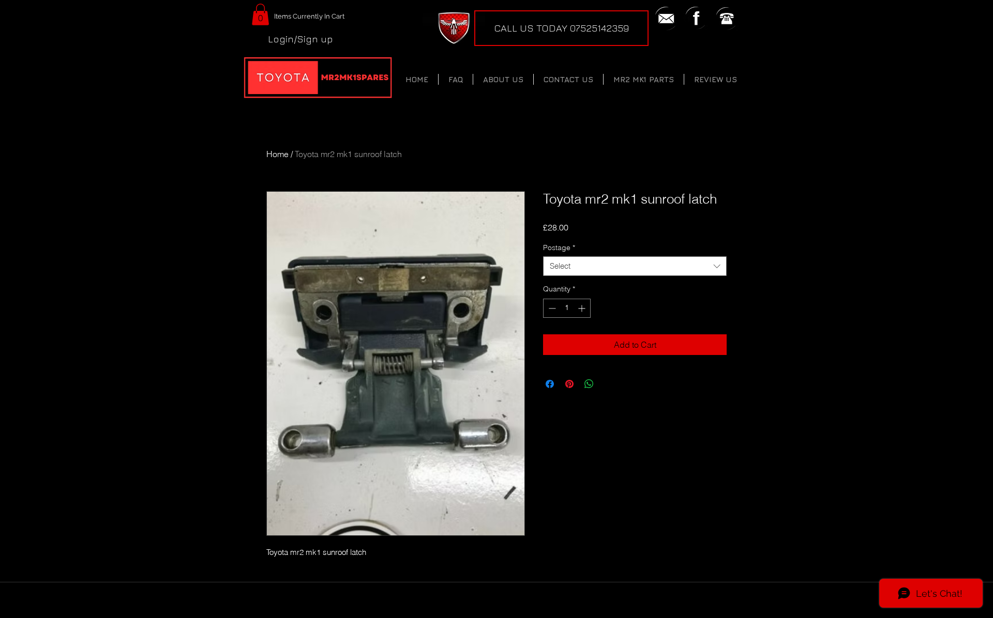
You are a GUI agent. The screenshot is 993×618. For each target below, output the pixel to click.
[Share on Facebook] (550, 384)
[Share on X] (609, 384)
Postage (559, 247)
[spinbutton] (567, 308)
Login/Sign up (300, 38)
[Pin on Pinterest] (569, 384)
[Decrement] (551, 308)
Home (277, 154)
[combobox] (635, 266)
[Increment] (582, 308)
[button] (260, 14)
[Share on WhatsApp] (589, 384)
